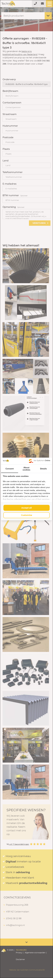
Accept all (26, 508)
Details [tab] (43, 468)
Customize (26, 515)
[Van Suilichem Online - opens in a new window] (39, 461)
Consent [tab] (10, 468)
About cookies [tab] (26, 468)
